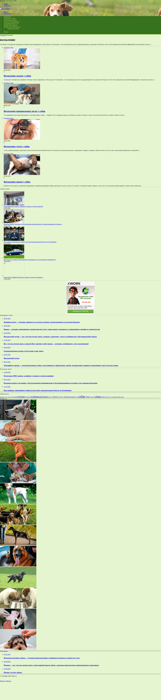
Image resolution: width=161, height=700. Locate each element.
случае (76, 397)
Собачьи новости (11, 23)
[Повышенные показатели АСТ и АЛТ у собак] (18, 566)
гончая (5, 396)
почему (61, 397)
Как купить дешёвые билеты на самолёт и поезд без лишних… (24, 277)
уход (110, 397)
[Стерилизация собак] (18, 482)
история (21, 396)
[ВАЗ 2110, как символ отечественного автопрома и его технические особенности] (14, 258)
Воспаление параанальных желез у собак (24, 111)
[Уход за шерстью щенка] (18, 649)
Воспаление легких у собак (17, 76)
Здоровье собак (10, 20)
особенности (36, 396)
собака (87, 397)
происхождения (69, 397)
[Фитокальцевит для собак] (18, 608)
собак (82, 396)
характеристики (116, 397)
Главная (2, 35)
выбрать (2, 397)
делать (9, 397)
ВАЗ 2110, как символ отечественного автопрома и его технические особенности (30, 259)
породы (55, 397)
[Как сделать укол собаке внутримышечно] (18, 628)
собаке (92, 397)
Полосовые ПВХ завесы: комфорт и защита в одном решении (23, 206)
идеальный (14, 397)
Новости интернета (12, 27)
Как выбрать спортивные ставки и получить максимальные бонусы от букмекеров (30, 242)
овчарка (27, 397)
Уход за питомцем (11, 22)
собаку (103, 397)
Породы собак (10, 18)
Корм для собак (10, 25)
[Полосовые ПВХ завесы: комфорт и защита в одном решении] (14, 205)
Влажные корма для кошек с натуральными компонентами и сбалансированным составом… (33, 224)
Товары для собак (13, 28)
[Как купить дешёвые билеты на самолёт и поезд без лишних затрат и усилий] (14, 275)
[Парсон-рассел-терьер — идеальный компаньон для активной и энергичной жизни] (18, 503)
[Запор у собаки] (18, 461)
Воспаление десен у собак (17, 146)
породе (50, 397)
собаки (97, 396)
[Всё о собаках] (5, 9)
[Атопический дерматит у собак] (18, 440)
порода (45, 396)
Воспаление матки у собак (17, 182)
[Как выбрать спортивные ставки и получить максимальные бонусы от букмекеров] (14, 240)
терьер (107, 397)
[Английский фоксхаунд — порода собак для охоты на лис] (18, 524)
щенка (122, 397)
